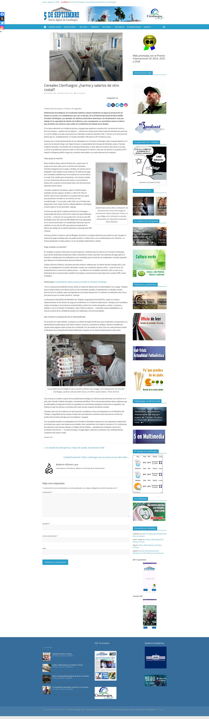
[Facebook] (109, 103)
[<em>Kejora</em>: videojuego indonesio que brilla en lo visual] (150, 408)
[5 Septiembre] (44, 27)
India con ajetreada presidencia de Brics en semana (70, 676)
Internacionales (134, 27)
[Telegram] (117, 103)
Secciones (106, 27)
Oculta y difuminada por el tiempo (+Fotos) (67, 665)
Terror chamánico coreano (149, 239)
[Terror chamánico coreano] (150, 228)
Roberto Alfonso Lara (66, 93)
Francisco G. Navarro (156, 306)
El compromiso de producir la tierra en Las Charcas (70, 687)
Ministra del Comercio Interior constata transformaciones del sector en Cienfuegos (98, 2)
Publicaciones (69, 27)
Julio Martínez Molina (155, 212)
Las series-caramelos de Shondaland (148, 208)
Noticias (83, 27)
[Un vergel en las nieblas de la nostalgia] (150, 292)
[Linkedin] (121, 103)
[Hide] (1, 32)
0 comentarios (80, 93)
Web (44, 548)
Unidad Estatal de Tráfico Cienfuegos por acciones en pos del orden (96, 457)
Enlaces (147, 27)
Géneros (94, 27)
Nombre (46, 523)
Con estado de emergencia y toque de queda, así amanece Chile (73, 447)
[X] (113, 103)
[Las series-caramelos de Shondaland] (150, 198)
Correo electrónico (50, 536)
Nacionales (119, 27)
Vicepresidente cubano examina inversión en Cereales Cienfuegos (81, 282)
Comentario (47, 492)
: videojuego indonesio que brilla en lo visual (149, 414)
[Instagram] (126, 103)
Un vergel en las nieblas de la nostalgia (150, 302)
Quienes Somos (55, 27)
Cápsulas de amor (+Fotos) (62, 654)
